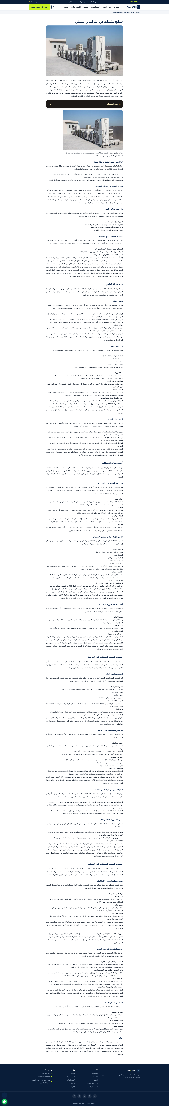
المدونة (66, 7)
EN (54, 7)
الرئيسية (138, 12)
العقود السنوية (95, 7)
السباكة (96, 1080)
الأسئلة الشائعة (76, 7)
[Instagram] (90, 1096)
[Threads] (79, 1096)
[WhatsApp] (74, 1096)
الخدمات (116, 7)
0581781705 (134, 2)
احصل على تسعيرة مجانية (39, 7)
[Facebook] (95, 1096)
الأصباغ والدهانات (93, 1087)
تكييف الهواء (94, 1073)
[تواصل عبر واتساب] (4, 1101)
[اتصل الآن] (4, 1095)
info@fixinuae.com (44, 1076)
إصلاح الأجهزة (107, 7)
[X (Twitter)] (84, 1096)
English (73, 1087)
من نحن (86, 7)
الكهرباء (95, 1076)
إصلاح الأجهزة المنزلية (91, 1083)
